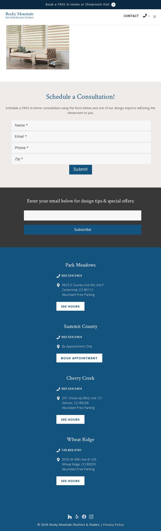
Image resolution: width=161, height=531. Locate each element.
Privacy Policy (113, 524)
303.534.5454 (71, 275)
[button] (154, 16)
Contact (131, 16)
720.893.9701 (71, 450)
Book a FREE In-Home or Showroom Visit (78, 4)
